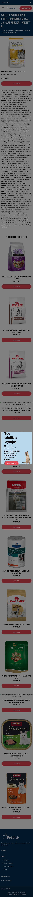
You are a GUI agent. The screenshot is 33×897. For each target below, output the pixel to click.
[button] (11, 463)
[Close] (2, 433)
